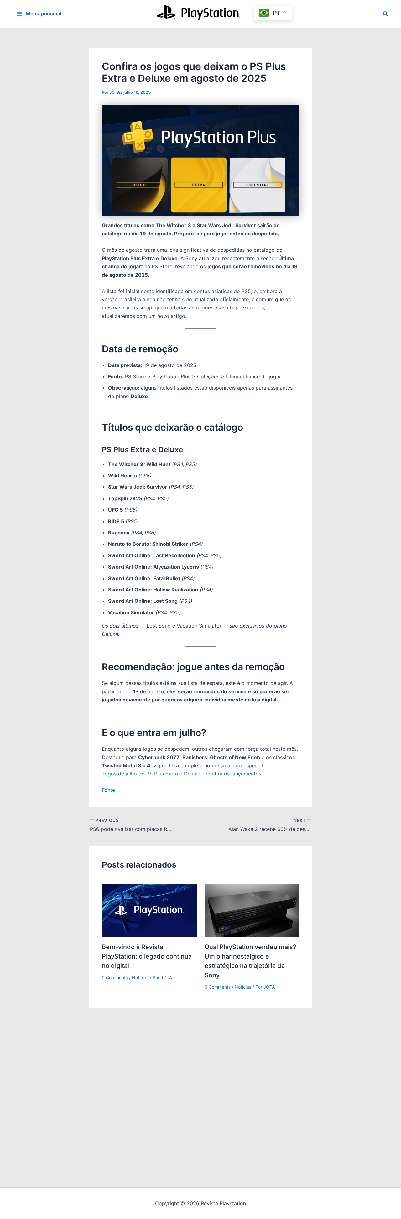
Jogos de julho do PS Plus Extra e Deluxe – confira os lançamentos (181, 773)
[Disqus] (200, 1086)
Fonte (108, 790)
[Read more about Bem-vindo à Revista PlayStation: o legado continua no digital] (149, 910)
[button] (385, 14)
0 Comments (115, 977)
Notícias (140, 977)
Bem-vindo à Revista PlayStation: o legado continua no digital (147, 956)
